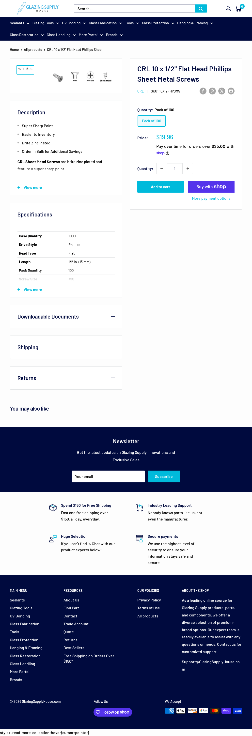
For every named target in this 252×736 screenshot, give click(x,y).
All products (33, 49)
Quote (68, 631)
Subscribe (164, 476)
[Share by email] (231, 91)
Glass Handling (58, 34)
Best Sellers (73, 647)
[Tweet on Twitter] (221, 91)
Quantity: (145, 168)
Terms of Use (148, 607)
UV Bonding (71, 23)
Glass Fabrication (103, 23)
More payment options (211, 198)
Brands (111, 34)
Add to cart (160, 186)
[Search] (201, 8)
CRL (140, 91)
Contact (70, 615)
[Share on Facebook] (203, 91)
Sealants (17, 23)
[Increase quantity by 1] (188, 168)
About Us (71, 600)
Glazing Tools (43, 23)
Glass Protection (155, 23)
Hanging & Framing (192, 23)
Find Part (71, 607)
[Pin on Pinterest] (212, 91)
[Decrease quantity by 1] (162, 168)
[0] (238, 9)
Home (14, 49)
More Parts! (88, 34)
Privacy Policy (149, 600)
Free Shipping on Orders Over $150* (88, 658)
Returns (70, 639)
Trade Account (76, 623)
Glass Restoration (24, 34)
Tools (129, 23)
